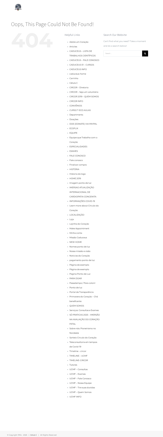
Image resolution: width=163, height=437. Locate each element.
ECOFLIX (73, 128)
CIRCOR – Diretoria (78, 87)
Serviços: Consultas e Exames (84, 310)
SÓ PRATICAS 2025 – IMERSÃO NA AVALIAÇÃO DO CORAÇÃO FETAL (84, 319)
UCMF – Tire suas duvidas (82, 387)
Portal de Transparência (81, 292)
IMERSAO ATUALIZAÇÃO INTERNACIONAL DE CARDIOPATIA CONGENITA (82, 192)
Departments (76, 115)
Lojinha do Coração (79, 224)
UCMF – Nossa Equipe (80, 383)
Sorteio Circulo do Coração (83, 337)
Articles (73, 46)
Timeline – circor (77, 351)
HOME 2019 (75, 178)
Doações (73, 119)
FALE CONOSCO (77, 156)
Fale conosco (76, 160)
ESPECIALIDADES (78, 146)
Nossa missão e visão (79, 251)
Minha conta (75, 233)
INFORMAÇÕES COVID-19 (82, 201)
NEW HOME (75, 242)
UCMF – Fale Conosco (80, 378)
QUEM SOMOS (76, 306)
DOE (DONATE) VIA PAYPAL (83, 124)
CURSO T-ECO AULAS (80, 110)
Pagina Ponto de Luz (79, 274)
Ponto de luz (75, 287)
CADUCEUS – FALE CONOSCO (84, 60)
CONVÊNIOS (75, 105)
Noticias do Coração (79, 256)
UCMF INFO (75, 397)
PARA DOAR (75, 278)
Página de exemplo (79, 265)
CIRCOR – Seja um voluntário (83, 92)
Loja (71, 219)
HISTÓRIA (74, 169)
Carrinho (73, 78)
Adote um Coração (78, 42)
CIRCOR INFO (76, 101)
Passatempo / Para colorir (82, 283)
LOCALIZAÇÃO (76, 215)
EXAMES (73, 151)
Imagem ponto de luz (80, 183)
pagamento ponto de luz (82, 260)
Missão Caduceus (78, 237)
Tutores (73, 365)
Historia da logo (77, 174)
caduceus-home (77, 74)
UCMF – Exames (77, 374)
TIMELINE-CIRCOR (78, 360)
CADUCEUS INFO (78, 69)
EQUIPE (73, 133)
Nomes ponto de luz (79, 246)
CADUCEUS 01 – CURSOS (81, 65)
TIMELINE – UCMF (78, 356)
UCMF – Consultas (78, 369)
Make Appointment (79, 228)
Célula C (73, 83)
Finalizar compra (78, 165)
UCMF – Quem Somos (80, 392)
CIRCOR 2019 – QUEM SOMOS (84, 96)
